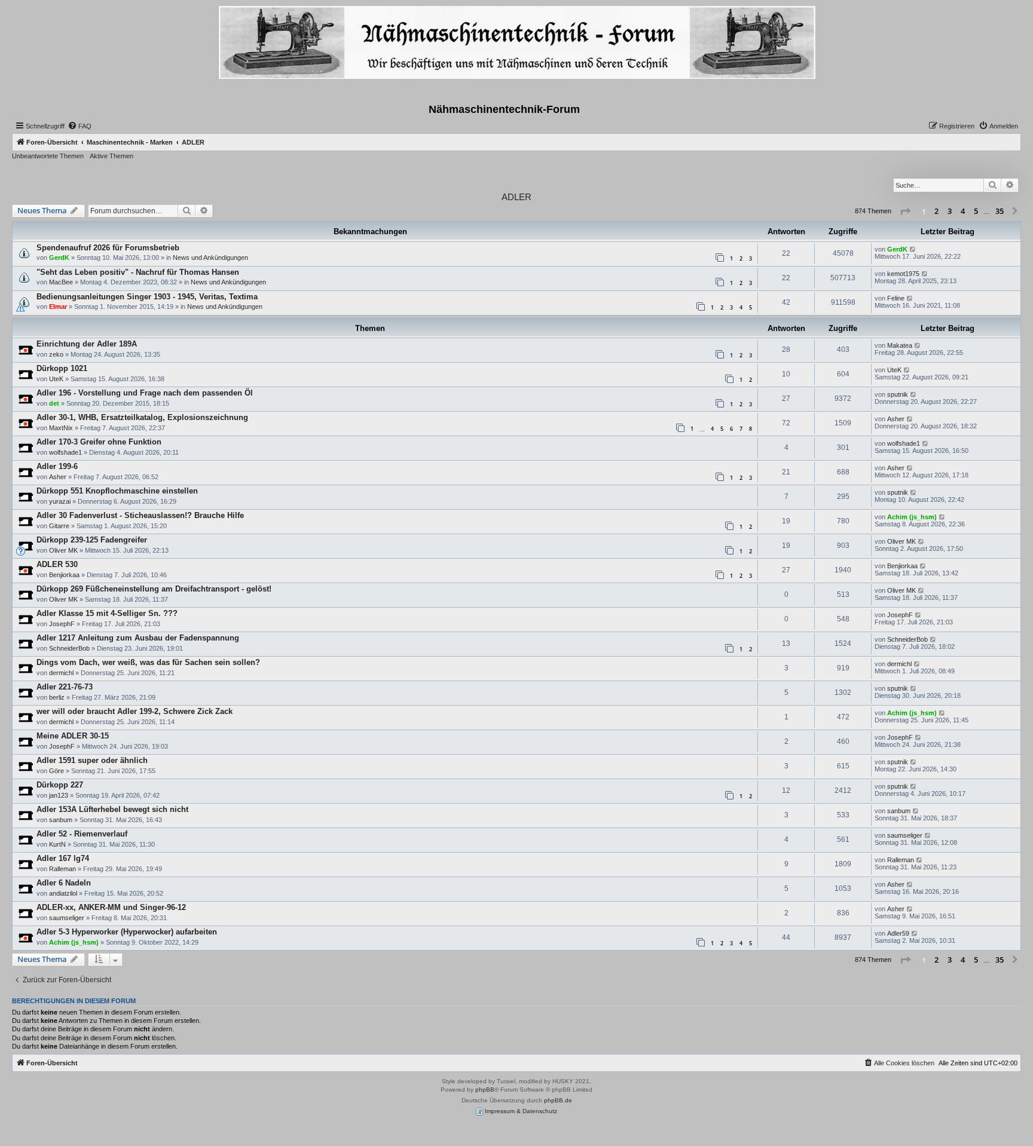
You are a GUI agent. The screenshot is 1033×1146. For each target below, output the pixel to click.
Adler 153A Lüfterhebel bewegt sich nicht (112, 809)
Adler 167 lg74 (62, 858)
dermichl (61, 672)
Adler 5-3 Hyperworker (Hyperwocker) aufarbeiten (126, 931)
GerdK (59, 257)
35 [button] (999, 211)
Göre (56, 770)
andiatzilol (63, 893)
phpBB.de (558, 1100)
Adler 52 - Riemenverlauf (81, 833)
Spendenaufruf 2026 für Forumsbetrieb (107, 247)
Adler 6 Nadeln (63, 882)
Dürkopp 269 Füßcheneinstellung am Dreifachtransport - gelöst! (153, 588)
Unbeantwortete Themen (48, 156)
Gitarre (59, 525)
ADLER (516, 197)
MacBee (61, 282)
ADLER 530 (57, 564)
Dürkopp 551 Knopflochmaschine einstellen (117, 490)
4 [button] (963, 211)
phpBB (484, 1089)
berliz (57, 697)
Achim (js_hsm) (912, 516)
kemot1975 (903, 273)
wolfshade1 (65, 452)
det (54, 403)
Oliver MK (63, 550)
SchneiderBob (69, 648)
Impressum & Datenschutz (520, 1111)
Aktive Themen (111, 156)
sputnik (897, 394)
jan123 (58, 795)
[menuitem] (79, 126)
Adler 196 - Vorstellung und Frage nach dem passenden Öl (144, 392)
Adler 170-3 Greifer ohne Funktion (98, 441)
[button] (905, 211)
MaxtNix (61, 427)
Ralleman (62, 868)
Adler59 (898, 933)
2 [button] (936, 211)
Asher (895, 418)
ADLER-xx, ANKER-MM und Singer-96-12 (111, 907)
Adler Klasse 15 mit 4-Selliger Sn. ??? (107, 613)
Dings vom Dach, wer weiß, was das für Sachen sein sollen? (148, 662)
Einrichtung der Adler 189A (86, 343)
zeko (56, 354)
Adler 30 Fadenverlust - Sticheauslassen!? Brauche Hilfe (140, 515)
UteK (56, 378)
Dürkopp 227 (59, 784)
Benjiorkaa (64, 574)
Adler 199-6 (57, 466)
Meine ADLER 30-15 (72, 735)
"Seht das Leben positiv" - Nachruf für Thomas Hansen (137, 272)
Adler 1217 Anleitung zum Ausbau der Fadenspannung (137, 637)
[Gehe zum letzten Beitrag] (913, 249)
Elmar (58, 306)
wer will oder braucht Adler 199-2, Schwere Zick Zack (134, 711)
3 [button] (950, 211)
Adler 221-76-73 (64, 686)
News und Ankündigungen (210, 257)
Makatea (899, 345)
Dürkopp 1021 (61, 368)
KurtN (57, 844)
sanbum (60, 819)
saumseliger (904, 835)
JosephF (62, 623)
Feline (895, 298)
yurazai (60, 501)
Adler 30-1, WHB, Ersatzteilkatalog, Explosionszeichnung (142, 417)
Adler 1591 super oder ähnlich (92, 760)
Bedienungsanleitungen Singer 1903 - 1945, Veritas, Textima (147, 296)
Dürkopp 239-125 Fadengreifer (91, 539)
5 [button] (976, 211)
